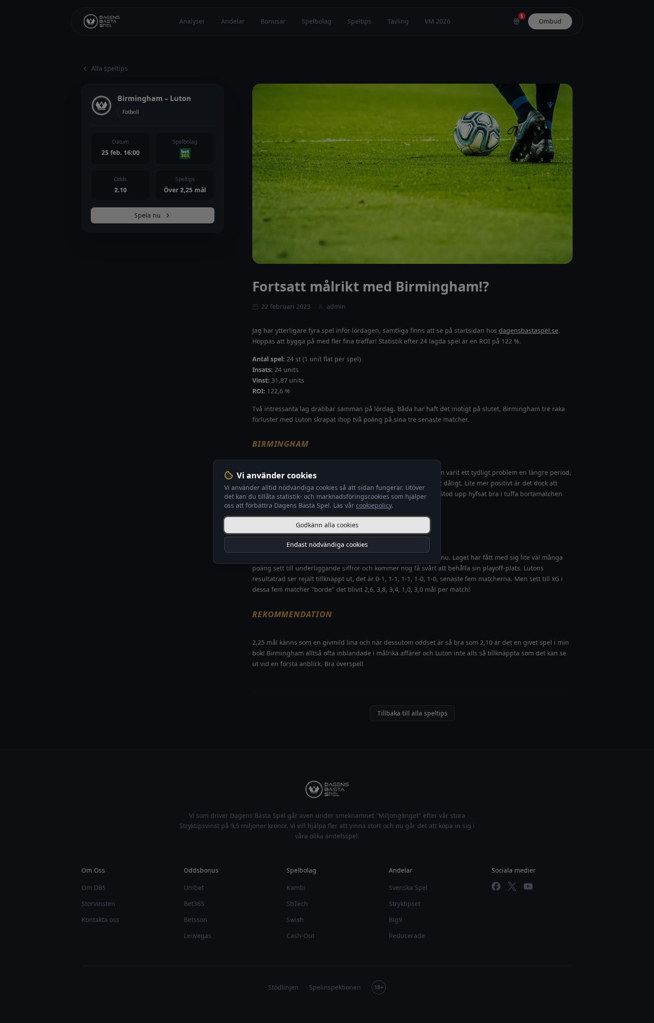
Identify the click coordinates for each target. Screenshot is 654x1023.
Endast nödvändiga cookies (327, 544)
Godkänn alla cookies (327, 525)
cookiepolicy (374, 505)
